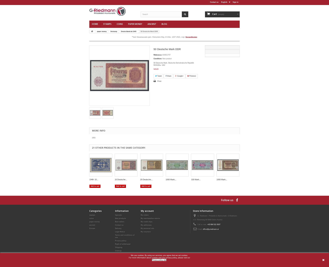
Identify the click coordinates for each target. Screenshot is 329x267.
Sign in (235, 2)
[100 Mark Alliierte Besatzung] (202, 165)
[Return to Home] (92, 31)
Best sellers (119, 222)
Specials (118, 215)
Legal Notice (120, 232)
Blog (164, 24)
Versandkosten (191, 37)
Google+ (180, 76)
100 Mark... (196, 179)
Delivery (118, 228)
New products (120, 218)
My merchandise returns (150, 218)
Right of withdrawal (122, 244)
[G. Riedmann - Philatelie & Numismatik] (113, 11)
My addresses (146, 225)
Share (168, 76)
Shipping (118, 247)
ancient (152, 24)
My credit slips (146, 222)
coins (120, 24)
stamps (107, 24)
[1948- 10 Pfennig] (100, 165)
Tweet (159, 76)
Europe (92, 228)
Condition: (158, 59)
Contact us (214, 2)
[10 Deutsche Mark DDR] (126, 165)
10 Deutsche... (121, 179)
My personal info (147, 228)
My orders (145, 215)
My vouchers (146, 232)
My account (147, 210)
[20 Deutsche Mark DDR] (151, 165)
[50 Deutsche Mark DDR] (95, 113)
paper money (135, 24)
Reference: (158, 55)
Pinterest (192, 76)
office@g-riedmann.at (211, 229)
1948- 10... (93, 179)
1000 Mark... (171, 179)
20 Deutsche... (146, 179)
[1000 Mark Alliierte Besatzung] (177, 165)
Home (95, 24)
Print (159, 81)
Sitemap (118, 251)
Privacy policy (120, 241)
